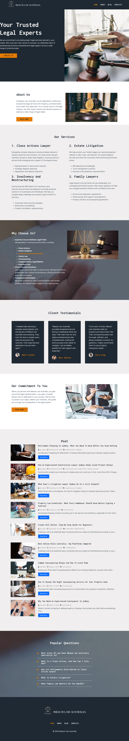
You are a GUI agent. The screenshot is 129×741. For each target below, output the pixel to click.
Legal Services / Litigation (74, 450)
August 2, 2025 (54, 567)
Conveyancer (67, 567)
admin (44, 450)
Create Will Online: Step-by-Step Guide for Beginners (65, 525)
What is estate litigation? (56, 677)
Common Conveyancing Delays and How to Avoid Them (63, 563)
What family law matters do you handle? (62, 683)
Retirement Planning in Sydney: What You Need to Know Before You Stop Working (77, 446)
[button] (64, 654)
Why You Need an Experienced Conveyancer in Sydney (63, 601)
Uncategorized (70, 548)
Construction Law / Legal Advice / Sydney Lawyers (81, 469)
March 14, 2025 (54, 586)
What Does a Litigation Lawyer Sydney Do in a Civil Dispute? (68, 484)
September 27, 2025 (55, 528)
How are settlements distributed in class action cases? (64, 670)
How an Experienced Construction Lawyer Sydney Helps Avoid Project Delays (75, 465)
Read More (43, 457)
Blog (110, 5)
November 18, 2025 (55, 469)
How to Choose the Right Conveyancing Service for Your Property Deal (73, 582)
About (102, 5)
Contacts (118, 5)
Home (96, 5)
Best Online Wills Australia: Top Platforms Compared (64, 544)
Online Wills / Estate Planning (75, 529)
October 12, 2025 (54, 510)
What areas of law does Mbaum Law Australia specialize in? (65, 654)
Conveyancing (68, 510)
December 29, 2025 (55, 449)
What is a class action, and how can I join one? (65, 662)
